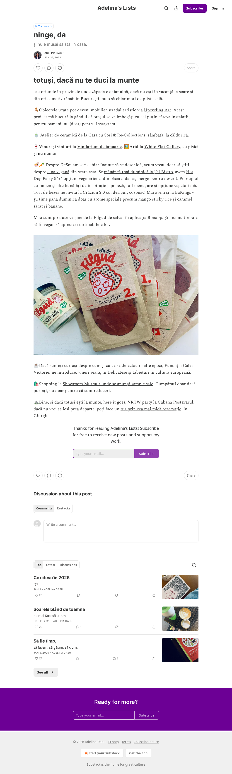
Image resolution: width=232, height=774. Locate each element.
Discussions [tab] (68, 565)
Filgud (100, 217)
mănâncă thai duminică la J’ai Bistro (138, 172)
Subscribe (194, 8)
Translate (43, 26)
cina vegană (58, 172)
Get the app (138, 753)
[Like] (38, 67)
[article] (116, 587)
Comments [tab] (44, 508)
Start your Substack (104, 753)
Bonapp (154, 217)
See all (42, 672)
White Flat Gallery (162, 146)
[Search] (166, 8)
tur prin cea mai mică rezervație (151, 409)
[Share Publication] (176, 8)
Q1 (36, 584)
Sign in (218, 8)
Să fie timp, (45, 641)
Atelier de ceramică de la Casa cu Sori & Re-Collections (92, 135)
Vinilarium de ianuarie (99, 146)
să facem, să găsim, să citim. (56, 647)
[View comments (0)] (48, 67)
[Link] (27, 80)
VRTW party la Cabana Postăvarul (160, 402)
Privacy (113, 742)
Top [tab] (38, 565)
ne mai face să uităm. (50, 615)
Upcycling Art (157, 110)
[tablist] (53, 508)
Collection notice (146, 742)
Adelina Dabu (53, 53)
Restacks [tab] (63, 508)
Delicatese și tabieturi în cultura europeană (148, 372)
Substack (93, 764)
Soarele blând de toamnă (59, 609)
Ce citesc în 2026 (52, 577)
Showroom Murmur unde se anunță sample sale (108, 384)
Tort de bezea (46, 192)
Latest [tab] (50, 565)
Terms (126, 742)
